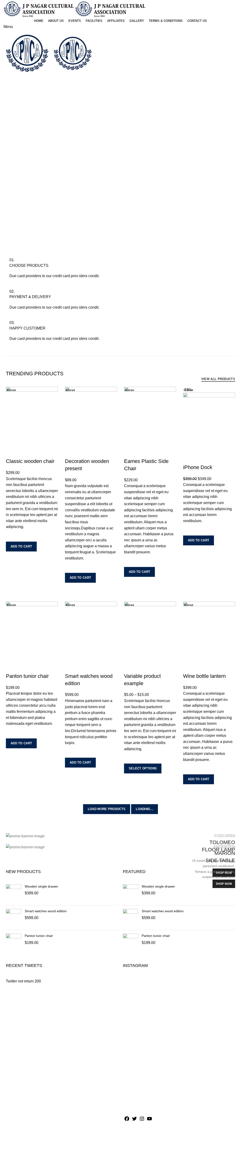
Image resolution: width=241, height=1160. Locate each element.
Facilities (131, 1044)
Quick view (12, 557)
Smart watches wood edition (46, 911)
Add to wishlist (12, 536)
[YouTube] (149, 1120)
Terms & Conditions (140, 1070)
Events (130, 1035)
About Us (132, 1026)
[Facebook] (127, 1120)
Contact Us (133, 1079)
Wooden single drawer (41, 886)
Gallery (130, 1062)
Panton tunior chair (39, 936)
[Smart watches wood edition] (13, 917)
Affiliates (131, 1053)
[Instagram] (142, 1120)
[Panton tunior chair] (13, 942)
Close (11, 390)
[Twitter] (134, 1120)
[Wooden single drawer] (13, 893)
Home (129, 1018)
